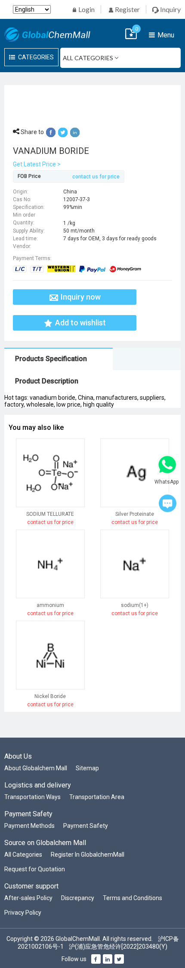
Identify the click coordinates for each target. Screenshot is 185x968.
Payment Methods (29, 825)
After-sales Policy (28, 897)
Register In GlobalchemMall (87, 854)
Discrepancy (77, 897)
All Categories (23, 854)
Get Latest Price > (37, 164)
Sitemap (87, 768)
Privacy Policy (22, 912)
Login (86, 9)
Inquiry (170, 9)
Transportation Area (96, 796)
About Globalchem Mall (35, 768)
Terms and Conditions (132, 897)
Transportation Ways (32, 796)
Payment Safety (85, 825)
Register (127, 9)
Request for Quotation (34, 869)
